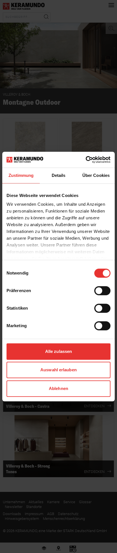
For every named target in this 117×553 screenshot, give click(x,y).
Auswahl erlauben (58, 369)
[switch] (102, 290)
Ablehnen (58, 388)
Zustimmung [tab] (21, 175)
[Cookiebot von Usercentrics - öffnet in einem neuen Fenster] (85, 159)
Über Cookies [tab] (96, 175)
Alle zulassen (58, 351)
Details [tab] (59, 175)
